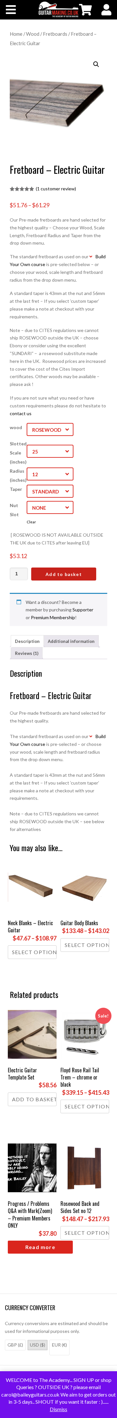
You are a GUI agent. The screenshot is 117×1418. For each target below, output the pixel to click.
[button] (96, 64)
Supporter (82, 609)
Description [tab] (27, 641)
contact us (21, 413)
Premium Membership (53, 617)
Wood (32, 34)
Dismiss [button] (58, 1409)
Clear (31, 522)
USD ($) (37, 1345)
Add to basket (64, 574)
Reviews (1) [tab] (26, 653)
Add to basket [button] (34, 1099)
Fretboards (55, 34)
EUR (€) (59, 1345)
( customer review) (56, 188)
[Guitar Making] (58, 9)
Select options (34, 952)
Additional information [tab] (71, 641)
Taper (16, 489)
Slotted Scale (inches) (18, 453)
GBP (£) (15, 1345)
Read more (40, 1247)
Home (16, 34)
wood (16, 427)
